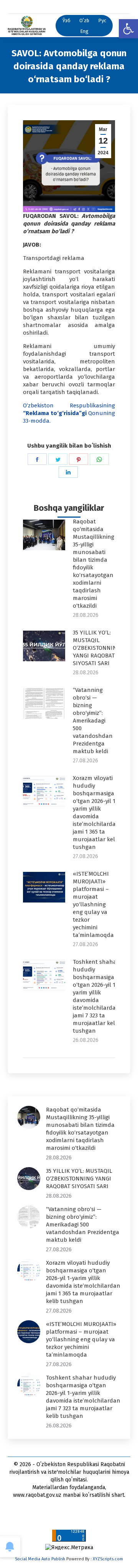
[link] (128, 28)
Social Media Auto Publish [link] (40, 1558)
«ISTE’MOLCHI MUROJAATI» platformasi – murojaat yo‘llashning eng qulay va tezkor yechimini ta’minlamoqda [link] (93, 904)
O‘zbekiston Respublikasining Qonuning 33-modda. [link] (69, 413)
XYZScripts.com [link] (108, 1558)
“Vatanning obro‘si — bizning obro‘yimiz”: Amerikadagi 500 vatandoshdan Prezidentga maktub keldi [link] (93, 721)
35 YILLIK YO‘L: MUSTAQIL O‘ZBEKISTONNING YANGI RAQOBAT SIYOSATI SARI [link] (96, 648)
